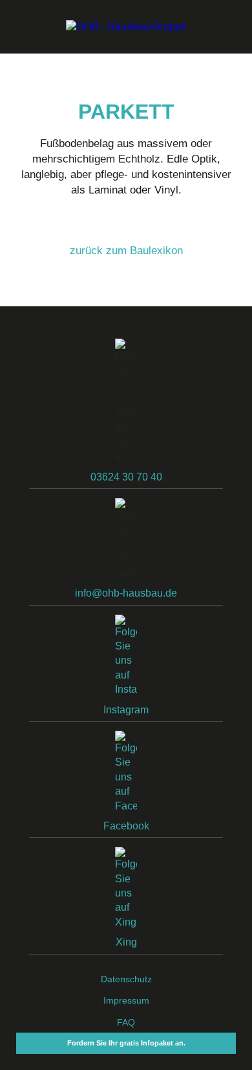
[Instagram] (126, 659)
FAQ (126, 1022)
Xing (126, 941)
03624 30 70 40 (126, 476)
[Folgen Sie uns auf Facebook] (126, 775)
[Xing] (126, 891)
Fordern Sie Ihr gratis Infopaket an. (126, 1043)
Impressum (126, 1001)
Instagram (126, 709)
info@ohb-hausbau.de (126, 593)
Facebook (126, 825)
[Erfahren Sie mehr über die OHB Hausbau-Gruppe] (126, 26)
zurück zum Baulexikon (126, 250)
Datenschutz (126, 979)
